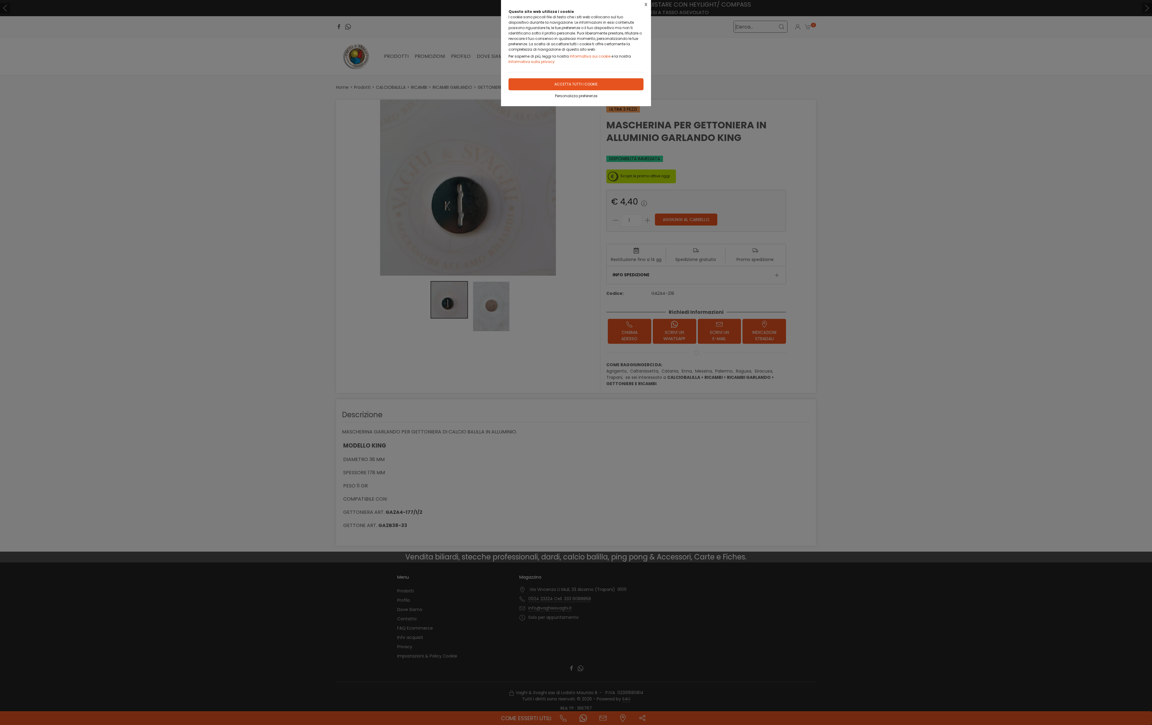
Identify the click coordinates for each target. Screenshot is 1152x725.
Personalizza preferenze (576, 95)
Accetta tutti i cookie (576, 84)
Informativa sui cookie (590, 56)
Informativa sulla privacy (531, 61)
